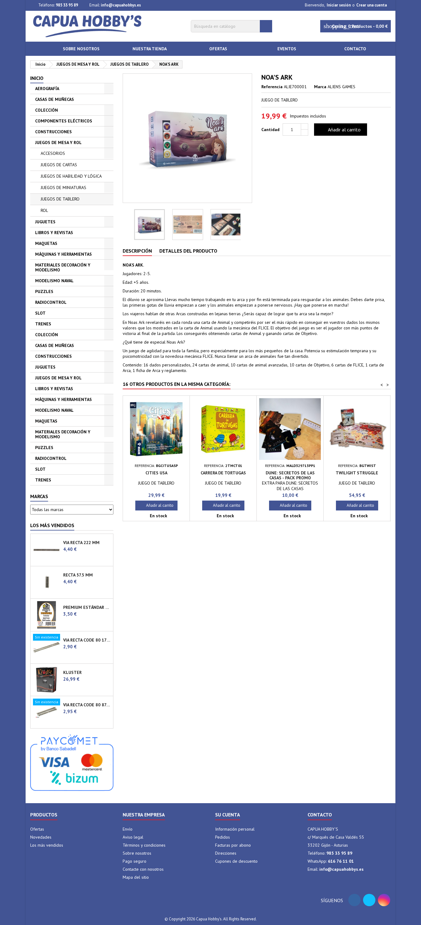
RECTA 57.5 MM (78, 574)
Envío (128, 829)
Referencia (272, 86)
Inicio (36, 78)
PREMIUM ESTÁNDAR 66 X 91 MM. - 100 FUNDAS (87, 607)
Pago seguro (134, 861)
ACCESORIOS (53, 153)
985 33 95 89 (67, 5)
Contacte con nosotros (143, 869)
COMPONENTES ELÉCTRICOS (63, 121)
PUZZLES (44, 291)
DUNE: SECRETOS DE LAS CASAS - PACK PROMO (290, 475)
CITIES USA (156, 473)
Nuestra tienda (150, 49)
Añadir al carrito (340, 129)
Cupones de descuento (236, 861)
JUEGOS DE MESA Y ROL (58, 142)
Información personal (235, 829)
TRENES (43, 324)
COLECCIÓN (46, 110)
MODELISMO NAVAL (54, 280)
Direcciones (225, 853)
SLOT (40, 313)
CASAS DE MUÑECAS (54, 99)
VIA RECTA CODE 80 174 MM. (87, 640)
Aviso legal (133, 837)
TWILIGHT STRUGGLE (357, 473)
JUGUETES (45, 222)
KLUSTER (72, 672)
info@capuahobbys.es (121, 5)
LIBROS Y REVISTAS (54, 232)
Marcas (39, 496)
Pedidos (222, 837)
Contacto (355, 49)
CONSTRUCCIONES (53, 131)
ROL (44, 210)
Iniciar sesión (339, 5)
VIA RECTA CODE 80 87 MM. (87, 704)
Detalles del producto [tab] (188, 251)
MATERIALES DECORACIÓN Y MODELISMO (62, 267)
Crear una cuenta (371, 5)
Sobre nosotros (81, 49)
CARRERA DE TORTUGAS (223, 473)
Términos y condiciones (144, 845)
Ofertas (218, 49)
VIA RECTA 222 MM (81, 542)
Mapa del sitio (136, 877)
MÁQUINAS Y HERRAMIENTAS (63, 254)
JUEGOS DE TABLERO (60, 199)
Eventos (286, 49)
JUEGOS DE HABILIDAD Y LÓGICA (71, 176)
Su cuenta (227, 814)
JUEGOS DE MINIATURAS (63, 187)
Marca (320, 86)
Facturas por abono (233, 845)
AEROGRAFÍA (47, 88)
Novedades (40, 837)
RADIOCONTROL (51, 302)
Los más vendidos (52, 525)
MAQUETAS (46, 243)
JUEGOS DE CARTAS (59, 164)
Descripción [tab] (137, 251)
